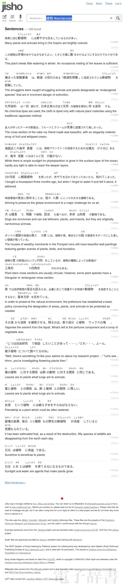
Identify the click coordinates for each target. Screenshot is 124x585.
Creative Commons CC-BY (86, 529)
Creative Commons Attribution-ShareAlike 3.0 (95, 569)
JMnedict (43, 520)
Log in (118, 3)
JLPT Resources (50, 578)
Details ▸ (115, 47)
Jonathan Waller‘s (34, 578)
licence (93, 523)
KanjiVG (51, 559)
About (99, 3)
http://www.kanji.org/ (34, 549)
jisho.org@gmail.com (21, 507)
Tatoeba (115, 331)
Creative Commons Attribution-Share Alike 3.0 (26, 562)
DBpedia (38, 569)
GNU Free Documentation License (24, 572)
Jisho (12, 7)
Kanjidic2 (33, 520)
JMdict (25, 520)
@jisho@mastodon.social (98, 503)
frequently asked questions (86, 507)
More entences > (15, 482)
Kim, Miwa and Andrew (43, 503)
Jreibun (115, 42)
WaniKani (77, 539)
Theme (108, 3)
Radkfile (55, 520)
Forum (89, 3)
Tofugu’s (43, 539)
